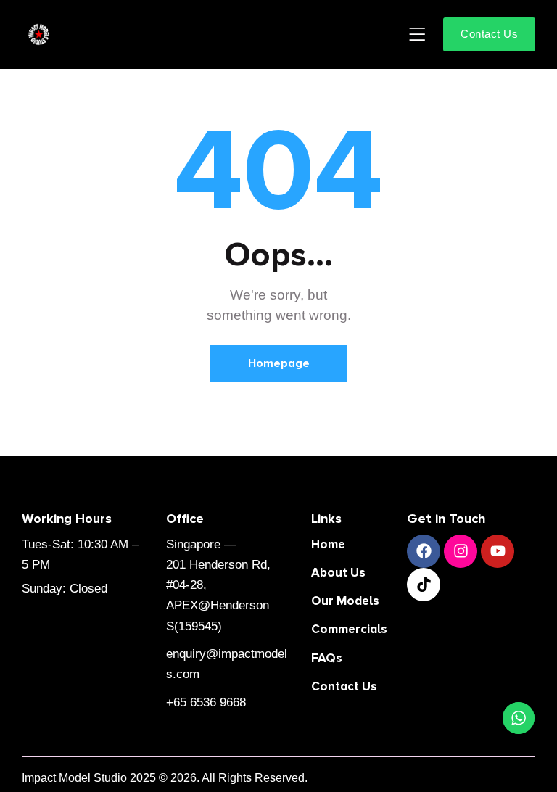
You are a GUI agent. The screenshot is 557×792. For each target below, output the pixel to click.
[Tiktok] (423, 584)
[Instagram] (460, 551)
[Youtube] (497, 551)
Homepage (279, 363)
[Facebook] (423, 551)
